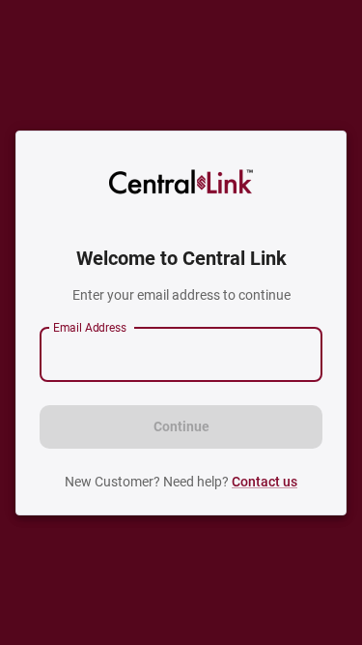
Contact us (264, 481)
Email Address (89, 327)
